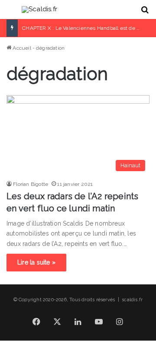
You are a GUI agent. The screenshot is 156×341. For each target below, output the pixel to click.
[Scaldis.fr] (39, 9)
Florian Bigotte (30, 184)
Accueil (21, 48)
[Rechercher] (145, 12)
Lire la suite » (36, 262)
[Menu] (10, 12)
